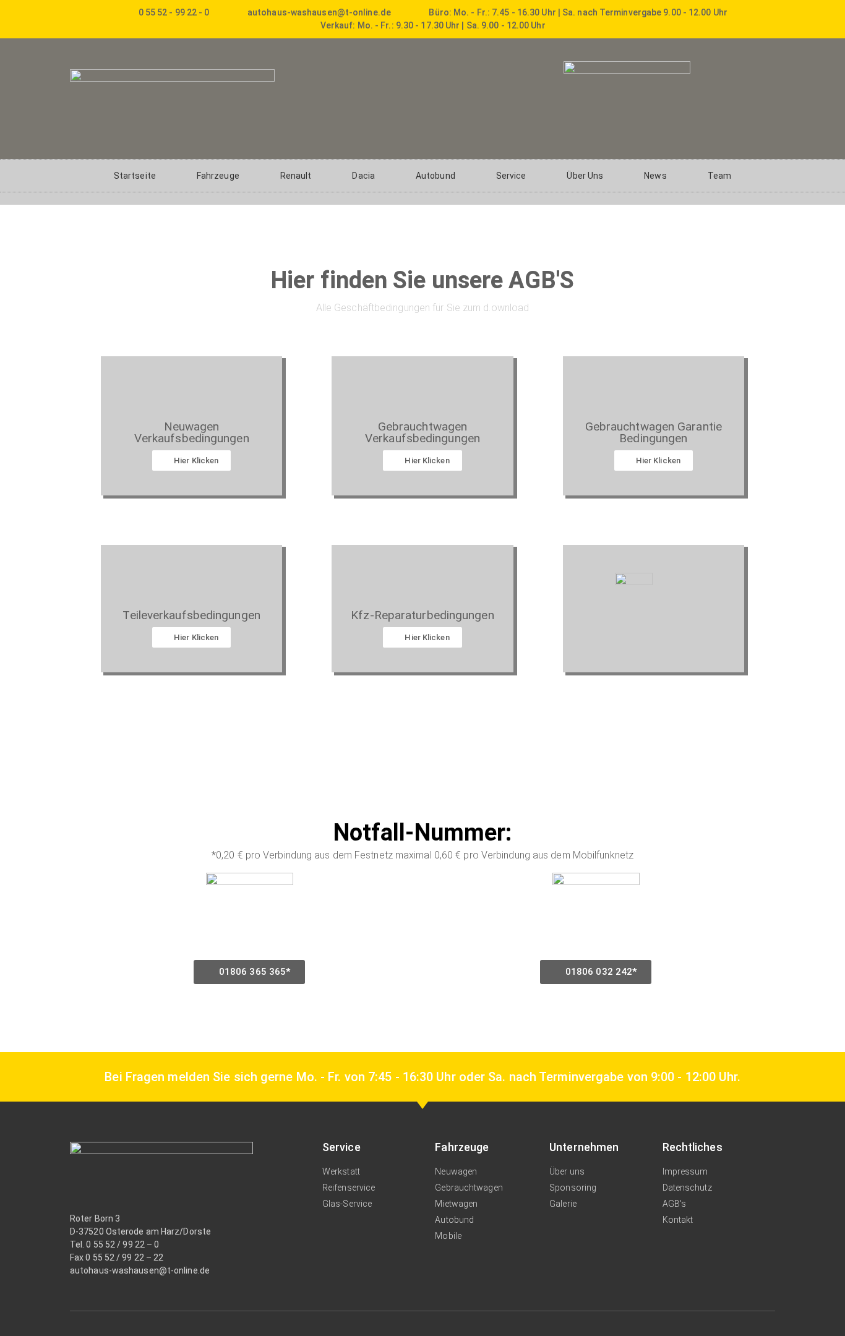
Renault (296, 176)
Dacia (363, 176)
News (655, 176)
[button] (250, 972)
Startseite (135, 176)
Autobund (435, 176)
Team (719, 176)
